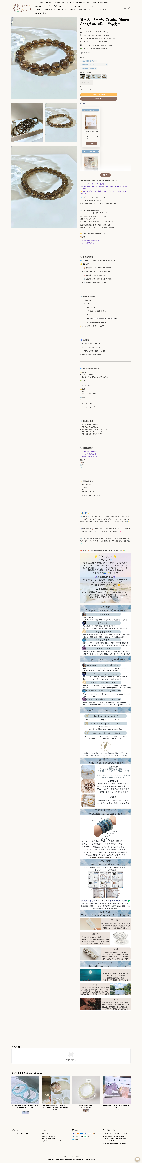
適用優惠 (83, 57)
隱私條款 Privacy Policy (66, 1159)
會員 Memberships (47, 1134)
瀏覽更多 (105, 175)
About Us (48, 2)
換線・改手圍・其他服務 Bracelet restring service (48, 13)
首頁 (35, 2)
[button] (121, 8)
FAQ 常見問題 (56, 2)
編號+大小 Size (85, 72)
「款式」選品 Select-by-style (42, 6)
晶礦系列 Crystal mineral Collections (97, 2)
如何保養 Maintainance (48, 1136)
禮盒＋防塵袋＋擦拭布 (92, 132)
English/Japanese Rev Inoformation (52, 1141)
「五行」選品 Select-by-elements (66, 9)
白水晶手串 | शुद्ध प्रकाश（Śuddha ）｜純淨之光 (15, 1158)
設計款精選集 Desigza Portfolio (50, 1138)
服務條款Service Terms (53, 1159)
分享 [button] (84, 103)
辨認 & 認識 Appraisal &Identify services (73, 2)
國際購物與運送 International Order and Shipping (93, 9)
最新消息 (41, 2)
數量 (81, 87)
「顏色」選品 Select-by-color (62, 6)
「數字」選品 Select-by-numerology (83, 6)
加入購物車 (98, 99)
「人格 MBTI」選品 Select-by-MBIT (44, 9)
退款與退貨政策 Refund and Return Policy (84, 1159)
